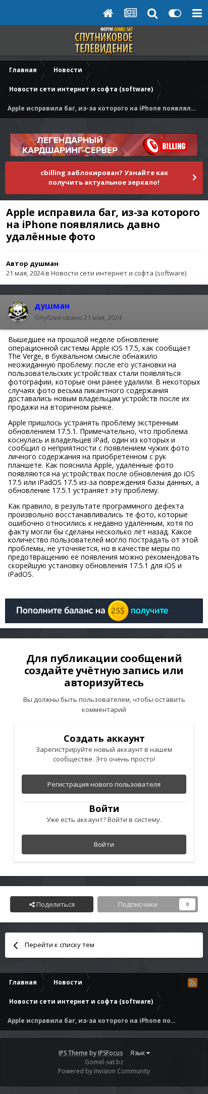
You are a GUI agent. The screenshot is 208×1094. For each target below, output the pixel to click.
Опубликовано (78, 317)
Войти (104, 844)
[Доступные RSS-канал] (192, 982)
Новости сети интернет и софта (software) (118, 273)
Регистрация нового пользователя (104, 784)
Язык (138, 1053)
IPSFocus (110, 1053)
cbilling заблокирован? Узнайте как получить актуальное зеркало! (104, 177)
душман (44, 263)
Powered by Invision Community (104, 1071)
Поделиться (55, 904)
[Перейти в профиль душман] (18, 312)
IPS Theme (73, 1053)
